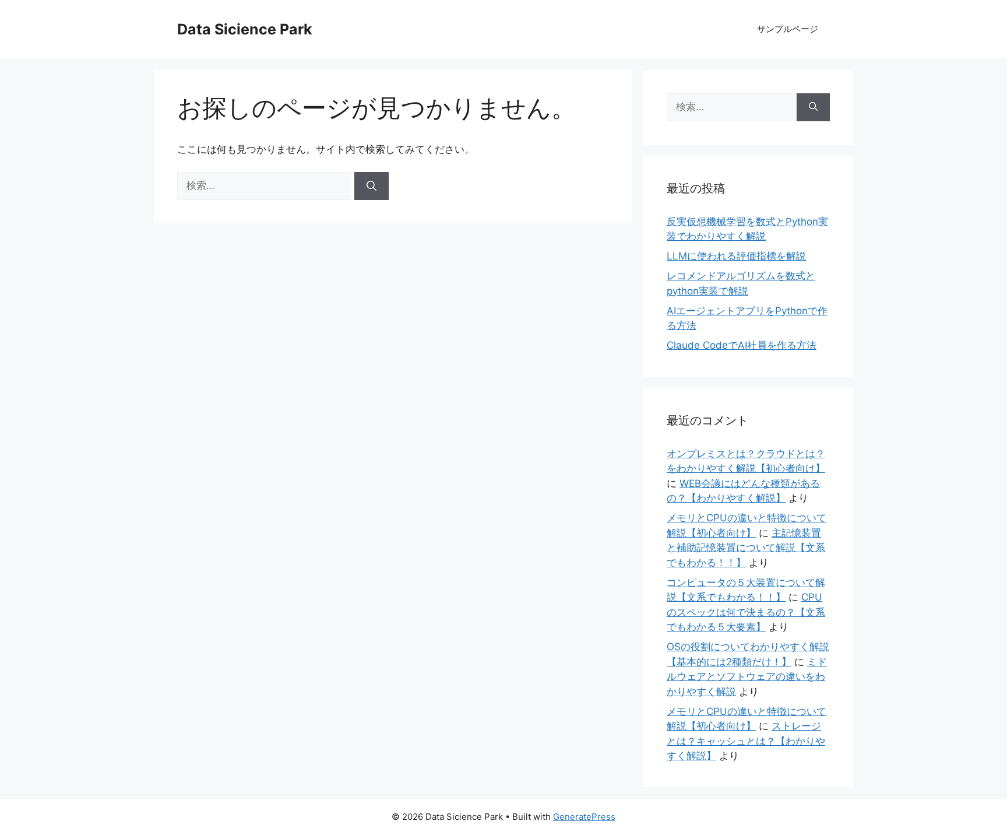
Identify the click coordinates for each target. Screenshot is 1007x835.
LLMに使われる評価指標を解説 (736, 256)
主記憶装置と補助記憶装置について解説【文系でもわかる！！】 (746, 548)
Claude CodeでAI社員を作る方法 (741, 345)
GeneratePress (584, 816)
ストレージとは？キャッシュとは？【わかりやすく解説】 (746, 741)
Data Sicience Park (244, 29)
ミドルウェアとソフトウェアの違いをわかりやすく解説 (747, 676)
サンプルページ (787, 28)
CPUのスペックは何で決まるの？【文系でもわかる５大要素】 (746, 612)
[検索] (371, 186)
